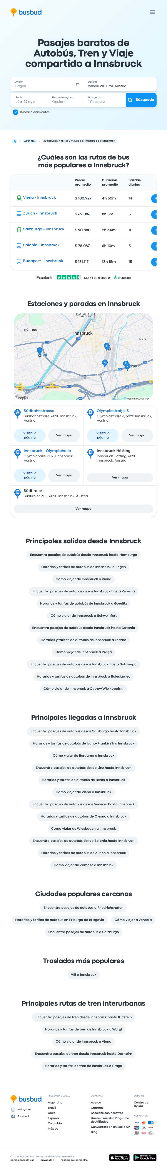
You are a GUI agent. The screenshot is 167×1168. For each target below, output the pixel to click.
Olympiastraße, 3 (113, 411)
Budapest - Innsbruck (43, 261)
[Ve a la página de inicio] (26, 12)
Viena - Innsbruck (39, 197)
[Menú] (152, 12)
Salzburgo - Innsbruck (43, 229)
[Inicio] (14, 141)
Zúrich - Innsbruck (40, 213)
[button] (77, 84)
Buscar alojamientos (35, 112)
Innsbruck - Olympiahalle (47, 451)
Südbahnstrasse (39, 411)
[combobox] (41, 84)
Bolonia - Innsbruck (41, 245)
